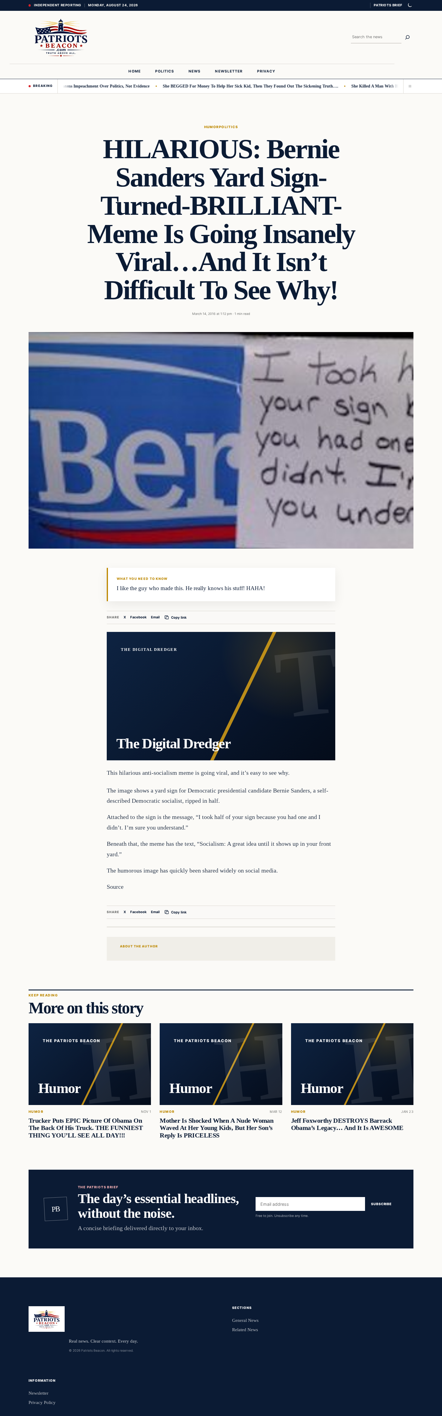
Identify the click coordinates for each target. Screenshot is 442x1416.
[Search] (407, 37)
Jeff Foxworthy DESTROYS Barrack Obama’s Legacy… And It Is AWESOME (347, 1124)
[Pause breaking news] (408, 86)
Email (155, 617)
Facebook (138, 617)
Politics (228, 127)
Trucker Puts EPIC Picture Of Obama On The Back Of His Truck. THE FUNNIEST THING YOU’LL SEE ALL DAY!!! (86, 1128)
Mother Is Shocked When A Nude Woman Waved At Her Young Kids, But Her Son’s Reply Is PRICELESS (216, 1128)
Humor (211, 127)
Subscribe (381, 1204)
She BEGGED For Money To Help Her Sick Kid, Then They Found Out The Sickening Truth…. (221, 86)
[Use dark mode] (409, 5)
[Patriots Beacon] (61, 37)
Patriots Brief (388, 5)
